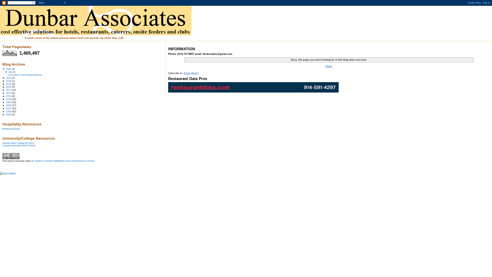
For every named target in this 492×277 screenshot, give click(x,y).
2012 (9, 93)
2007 (9, 108)
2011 (9, 96)
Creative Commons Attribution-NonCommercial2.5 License (64, 161)
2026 (9, 69)
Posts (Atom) (191, 73)
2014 (9, 87)
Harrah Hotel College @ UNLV (18, 143)
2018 (9, 78)
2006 (9, 111)
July (10, 72)
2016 (9, 81)
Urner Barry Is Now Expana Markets (25, 75)
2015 (9, 84)
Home (329, 66)
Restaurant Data (11, 129)
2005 (9, 114)
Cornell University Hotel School (18, 145)
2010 (9, 99)
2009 (9, 102)
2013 (9, 90)
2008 (9, 105)
